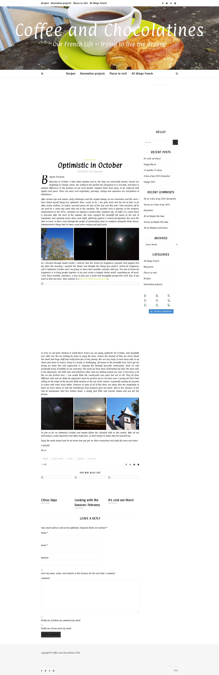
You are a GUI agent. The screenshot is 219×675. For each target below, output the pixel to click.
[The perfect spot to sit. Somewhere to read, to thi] (169, 304)
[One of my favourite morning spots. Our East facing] (157, 304)
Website (45, 557)
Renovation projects (61, 3)
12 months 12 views (153, 170)
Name (44, 533)
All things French (98, 3)
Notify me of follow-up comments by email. (61, 620)
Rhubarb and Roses (159, 228)
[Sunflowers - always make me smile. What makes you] (145, 304)
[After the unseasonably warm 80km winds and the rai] (169, 300)
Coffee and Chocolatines (109, 29)
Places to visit (80, 3)
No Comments (96, 171)
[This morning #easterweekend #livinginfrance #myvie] (157, 295)
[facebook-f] (163, 3)
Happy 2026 (149, 182)
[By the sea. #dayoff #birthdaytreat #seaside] (145, 295)
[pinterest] (175, 3)
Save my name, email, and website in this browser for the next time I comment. (78, 573)
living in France (57, 459)
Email (44, 545)
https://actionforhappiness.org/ (93, 279)
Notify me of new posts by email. (56, 628)
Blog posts (90, 160)
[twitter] (167, 3)
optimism (80, 459)
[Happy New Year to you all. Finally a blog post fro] (157, 300)
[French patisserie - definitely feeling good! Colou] (145, 300)
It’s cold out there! (121, 500)
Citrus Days (49, 500)
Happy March (150, 164)
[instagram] (171, 3)
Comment (45, 578)
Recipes (45, 3)
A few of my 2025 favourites (157, 176)
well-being (91, 459)
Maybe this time (157, 216)
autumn (45, 459)
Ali (45, 464)
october (70, 459)
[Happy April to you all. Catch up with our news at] (169, 295)
